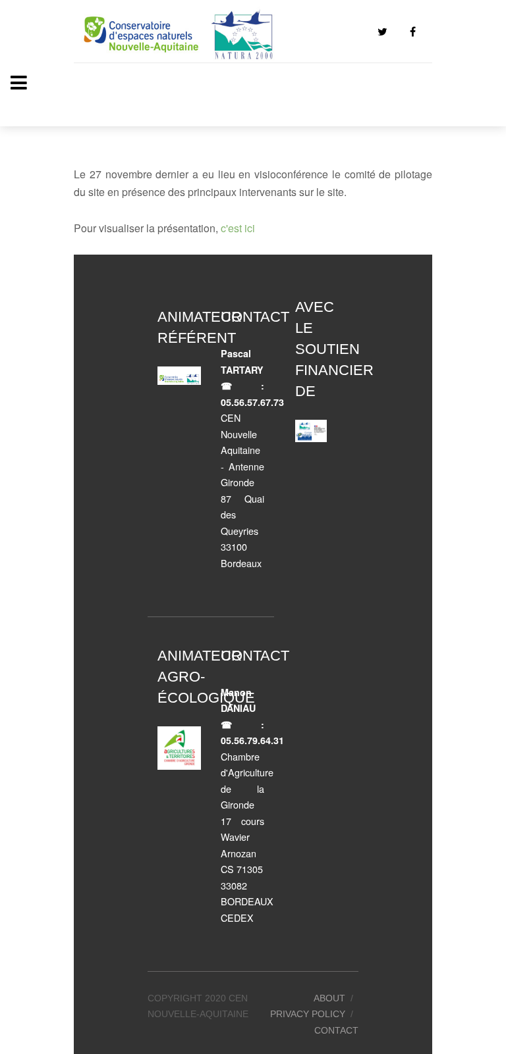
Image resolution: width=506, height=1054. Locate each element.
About (329, 998)
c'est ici (238, 228)
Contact (336, 1030)
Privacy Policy (307, 1014)
